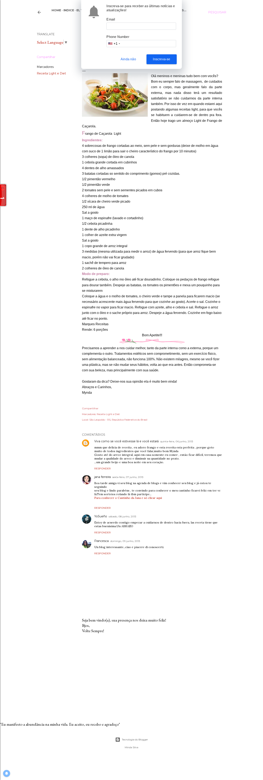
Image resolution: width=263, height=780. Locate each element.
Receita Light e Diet (51, 73)
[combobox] (114, 43)
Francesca (101, 541)
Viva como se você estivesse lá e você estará (126, 441)
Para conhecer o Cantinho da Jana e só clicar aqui (128, 498)
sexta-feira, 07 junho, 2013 (127, 477)
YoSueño (100, 516)
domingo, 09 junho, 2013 (125, 541)
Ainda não (128, 59)
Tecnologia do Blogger (135, 739)
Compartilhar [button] (46, 57)
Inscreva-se (161, 59)
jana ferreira (102, 477)
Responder (102, 468)
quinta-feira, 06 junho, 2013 (176, 441)
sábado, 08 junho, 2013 (122, 516)
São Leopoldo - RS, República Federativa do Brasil (118, 419)
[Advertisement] (152, 672)
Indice (68, 10)
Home (56, 10)
